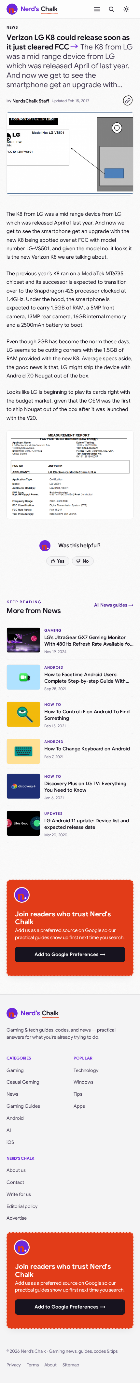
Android (15, 1118)
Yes (60, 561)
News (12, 27)
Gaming (15, 1070)
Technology (86, 1070)
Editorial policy (22, 1206)
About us (16, 1170)
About (50, 1365)
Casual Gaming (23, 1082)
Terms (33, 1365)
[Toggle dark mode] (126, 9)
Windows (83, 1082)
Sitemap (71, 1365)
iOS (10, 1142)
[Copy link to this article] (127, 100)
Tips (78, 1094)
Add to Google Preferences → (70, 954)
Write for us (19, 1194)
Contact (15, 1182)
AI (9, 1130)
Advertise (17, 1218)
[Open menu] (97, 9)
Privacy (14, 1365)
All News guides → (113, 605)
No (86, 561)
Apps (79, 1106)
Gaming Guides (23, 1106)
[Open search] (111, 9)
